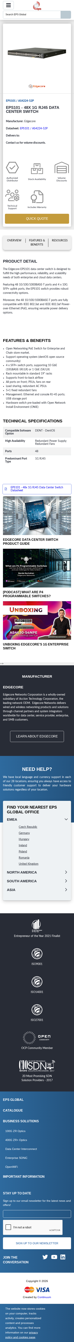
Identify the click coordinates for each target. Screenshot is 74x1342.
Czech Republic (28, 827)
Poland (23, 851)
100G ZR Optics (15, 1131)
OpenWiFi (11, 1166)
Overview (14, 240)
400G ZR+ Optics (16, 1140)
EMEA (12, 819)
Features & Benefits (37, 242)
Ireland (23, 845)
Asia (11, 890)
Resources (60, 240)
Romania (24, 857)
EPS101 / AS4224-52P (34, 128)
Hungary (24, 839)
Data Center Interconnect (21, 1148)
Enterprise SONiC (16, 1157)
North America (22, 872)
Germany (24, 833)
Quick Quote (37, 218)
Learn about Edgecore (37, 736)
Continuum (44, 1297)
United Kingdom (28, 864)
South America (22, 881)
